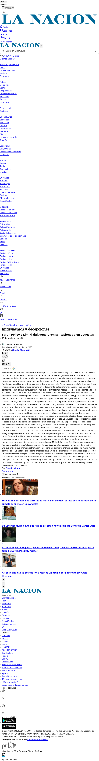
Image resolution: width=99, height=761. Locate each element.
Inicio (5, 27)
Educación (4, 122)
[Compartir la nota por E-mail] (9, 364)
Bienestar (4, 131)
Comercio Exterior (8, 93)
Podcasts (4, 195)
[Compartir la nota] (3, 356)
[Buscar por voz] (95, 50)
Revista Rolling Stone (9, 262)
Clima (2, 67)
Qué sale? (4, 206)
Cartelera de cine (7, 209)
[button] (49, 182)
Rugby (3, 163)
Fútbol (3, 160)
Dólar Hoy (4, 85)
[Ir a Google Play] (9, 722)
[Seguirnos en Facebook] (3, 691)
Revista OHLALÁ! (7, 250)
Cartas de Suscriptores (10, 151)
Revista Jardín (6, 265)
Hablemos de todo (8, 137)
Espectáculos (19, 325)
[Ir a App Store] (9, 728)
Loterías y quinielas (9, 192)
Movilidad (4, 96)
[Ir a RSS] (3, 714)
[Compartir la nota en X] (6, 364)
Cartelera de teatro (8, 212)
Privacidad (43, 739)
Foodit (6, 34)
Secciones (7, 31)
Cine (28, 325)
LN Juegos (4, 177)
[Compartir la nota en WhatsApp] (6, 356)
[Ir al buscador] (4, 11)
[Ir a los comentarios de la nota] (6, 353)
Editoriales (5, 146)
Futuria (3, 82)
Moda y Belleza (7, 198)
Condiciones (33, 739)
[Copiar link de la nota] (3, 360)
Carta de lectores (8, 233)
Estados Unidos (7, 108)
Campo (3, 87)
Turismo (3, 180)
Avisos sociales (7, 230)
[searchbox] (48, 50)
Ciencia (3, 134)
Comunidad (5, 128)
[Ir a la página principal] (49, 23)
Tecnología (5, 183)
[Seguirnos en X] (3, 699)
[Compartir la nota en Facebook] (3, 364)
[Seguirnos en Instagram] (3, 706)
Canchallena (5, 169)
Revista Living (6, 259)
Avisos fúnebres (7, 227)
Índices (3, 99)
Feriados (4, 189)
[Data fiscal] (3, 756)
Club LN (6, 38)
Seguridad (4, 119)
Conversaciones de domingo (13, 236)
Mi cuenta (7, 41)
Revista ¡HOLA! (6, 253)
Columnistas (5, 148)
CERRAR (3, 2)
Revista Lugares (7, 256)
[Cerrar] (41, 46)
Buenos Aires (6, 117)
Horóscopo (5, 186)
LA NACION (7, 325)
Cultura (3, 125)
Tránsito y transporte (9, 64)
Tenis (2, 166)
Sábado (3, 238)
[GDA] (9, 748)
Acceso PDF (5, 221)
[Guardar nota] (3, 353)
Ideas (2, 241)
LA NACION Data (7, 70)
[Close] (3, 579)
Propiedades (6, 90)
